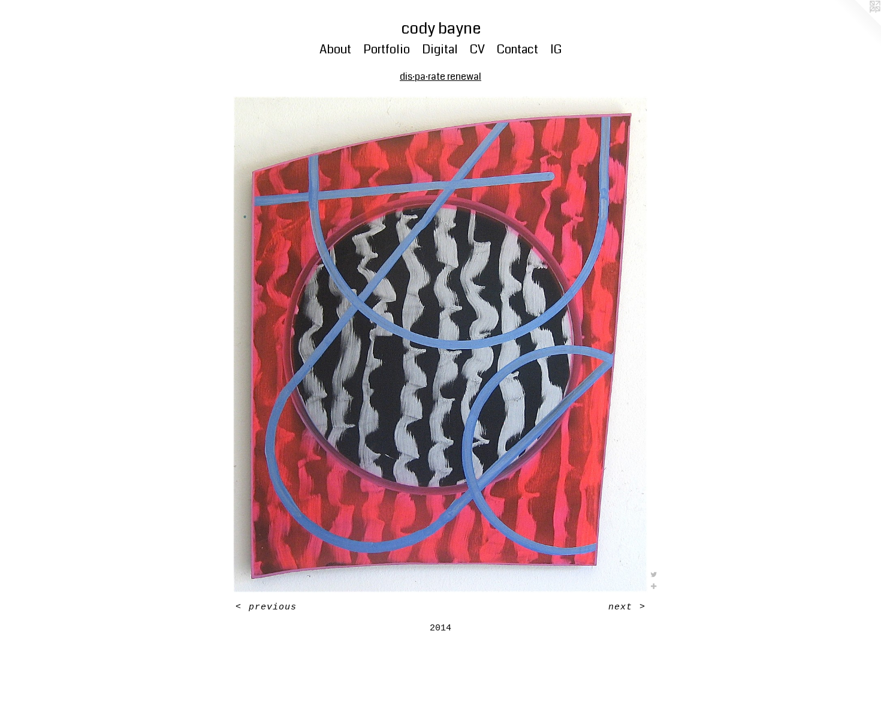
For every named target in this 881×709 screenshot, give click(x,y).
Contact (517, 49)
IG (556, 49)
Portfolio (386, 49)
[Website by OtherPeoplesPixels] (857, 24)
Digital (440, 49)
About (335, 49)
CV (477, 49)
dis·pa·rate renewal (440, 76)
